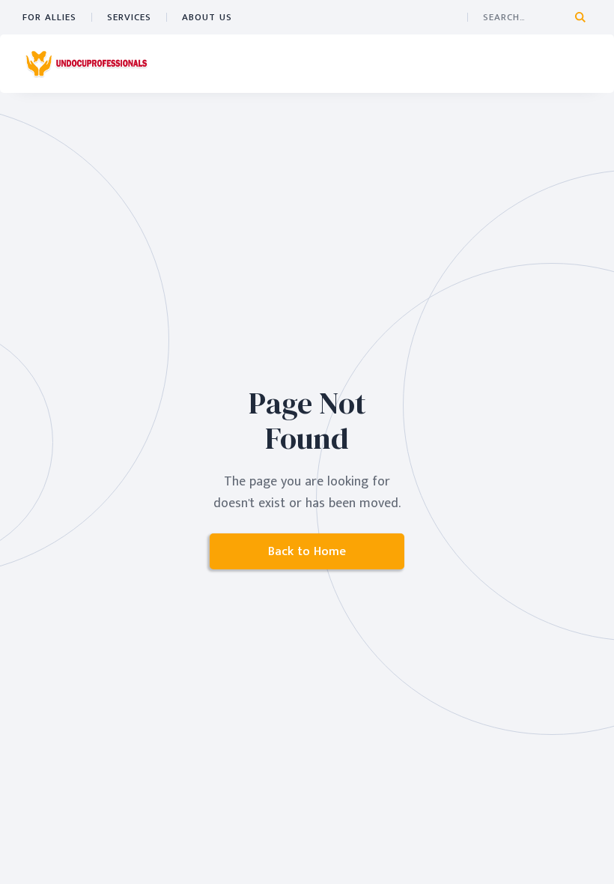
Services (129, 17)
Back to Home (307, 551)
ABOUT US (207, 17)
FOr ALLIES (49, 17)
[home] (86, 63)
